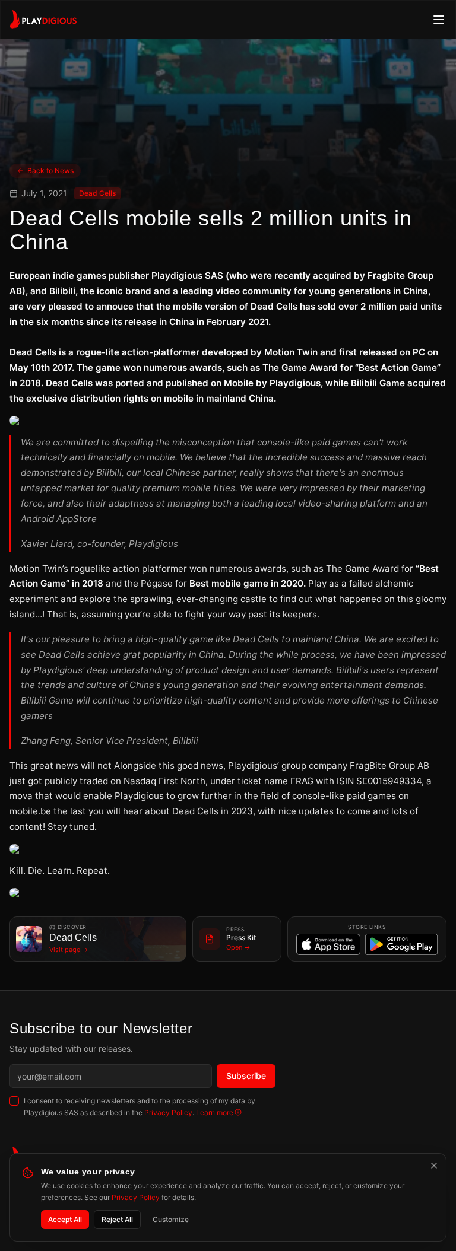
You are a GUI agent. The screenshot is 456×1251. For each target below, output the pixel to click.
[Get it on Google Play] (401, 944)
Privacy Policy (168, 1112)
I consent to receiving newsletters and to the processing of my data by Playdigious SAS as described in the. (139, 1106)
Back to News (50, 170)
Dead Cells (97, 193)
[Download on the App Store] (328, 944)
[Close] (434, 1165)
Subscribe (246, 1076)
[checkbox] (14, 1101)
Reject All (117, 1219)
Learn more (214, 1112)
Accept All (65, 1219)
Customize (171, 1219)
